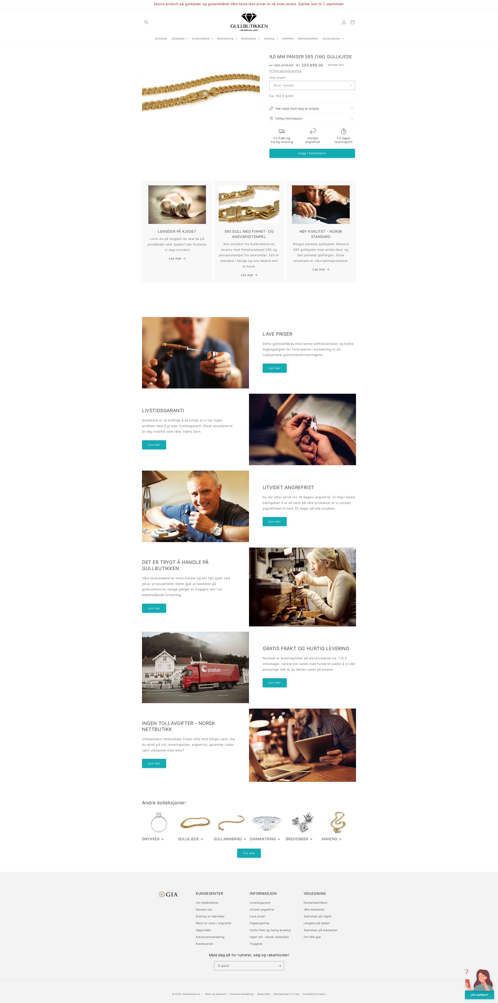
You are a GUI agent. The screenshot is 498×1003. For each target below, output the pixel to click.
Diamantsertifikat (315, 902)
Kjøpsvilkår (203, 930)
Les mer (175, 258)
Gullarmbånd (228, 839)
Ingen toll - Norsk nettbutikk (269, 936)
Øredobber (297, 839)
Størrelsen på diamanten (321, 930)
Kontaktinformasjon (314, 993)
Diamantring (263, 839)
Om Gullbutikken (207, 902)
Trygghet (256, 943)
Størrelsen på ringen (318, 916)
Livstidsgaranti (260, 902)
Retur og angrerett (215, 993)
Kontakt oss (204, 909)
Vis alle (249, 853)
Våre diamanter (314, 909)
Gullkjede (188, 839)
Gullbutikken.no (191, 994)
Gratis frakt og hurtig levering (270, 930)
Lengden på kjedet (317, 923)
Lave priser (257, 916)
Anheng (329, 839)
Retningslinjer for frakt (287, 993)
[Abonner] (279, 965)
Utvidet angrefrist (262, 909)
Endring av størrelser (210, 916)
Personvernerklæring (210, 936)
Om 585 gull (312, 936)
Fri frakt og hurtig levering (285, 70)
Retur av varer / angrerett (213, 923)
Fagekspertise (259, 923)
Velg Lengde (277, 77)
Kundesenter (204, 943)
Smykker (151, 839)
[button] (146, 22)
